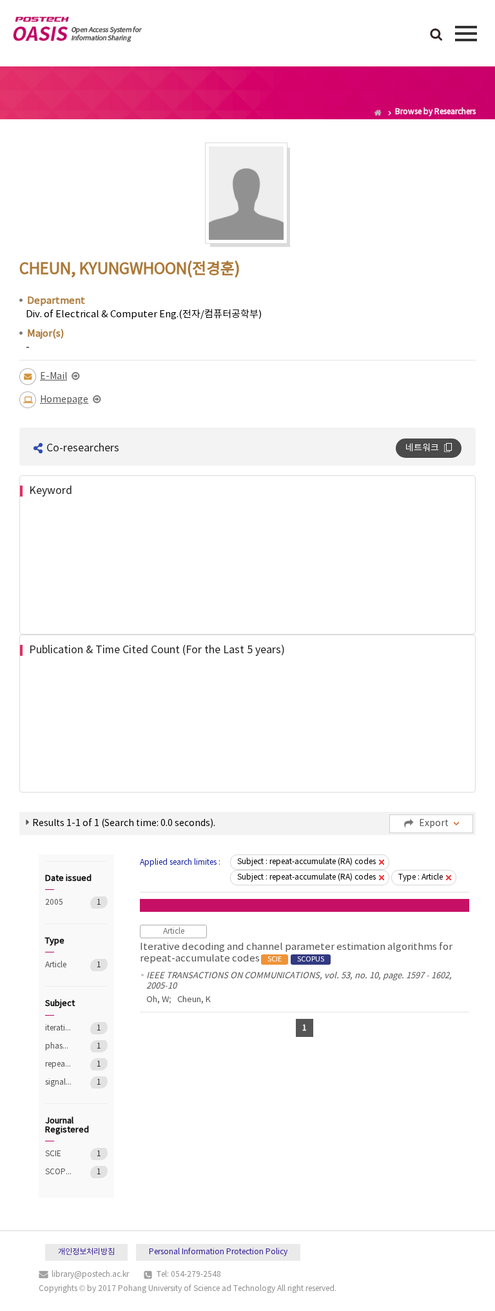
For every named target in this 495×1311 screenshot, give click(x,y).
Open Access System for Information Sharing (77, 31)
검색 (436, 35)
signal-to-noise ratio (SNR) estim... (58, 1082)
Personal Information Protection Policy (218, 1252)
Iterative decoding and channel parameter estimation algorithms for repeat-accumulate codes (296, 952)
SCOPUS (58, 1172)
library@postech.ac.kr (90, 1274)
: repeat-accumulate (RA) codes (306, 862)
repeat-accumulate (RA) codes (58, 1064)
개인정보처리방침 (86, 1252)
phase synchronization (58, 1046)
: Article (420, 877)
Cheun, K (194, 1000)
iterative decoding (58, 1028)
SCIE (58, 1154)
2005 (58, 902)
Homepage (64, 400)
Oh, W (157, 1000)
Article (58, 965)
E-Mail (53, 376)
